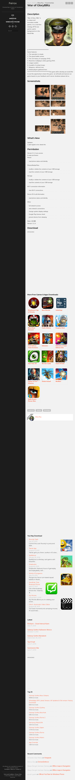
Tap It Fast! (31, 642)
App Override (33, 742)
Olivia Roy (40, 3)
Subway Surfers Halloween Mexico (39, 630)
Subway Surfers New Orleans (39, 695)
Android (31, 410)
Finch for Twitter (72, 3)
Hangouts (47, 758)
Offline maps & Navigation (61, 766)
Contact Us (18, 769)
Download (32, 228)
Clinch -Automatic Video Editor (39, 604)
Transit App (32, 548)
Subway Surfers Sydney (37, 707)
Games (39, 410)
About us (13, 769)
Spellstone (32, 555)
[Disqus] (50, 450)
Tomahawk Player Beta (66, 3)
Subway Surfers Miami (36, 737)
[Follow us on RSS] (13, 26)
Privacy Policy (18, 774)
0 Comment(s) (49, 3)
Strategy (47, 410)
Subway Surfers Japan (36, 727)
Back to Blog (69, 3)
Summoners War (33, 648)
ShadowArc (33, 564)
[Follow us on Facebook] (9, 26)
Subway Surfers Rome (36, 732)
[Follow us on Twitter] (16, 26)
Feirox (13, 3)
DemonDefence (43, 762)
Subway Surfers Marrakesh (36, 636)
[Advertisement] (43, 246)
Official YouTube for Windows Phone (51, 774)
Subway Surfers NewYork (37, 712)
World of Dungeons (35, 573)
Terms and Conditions (9, 774)
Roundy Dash (33, 539)
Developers (7, 769)
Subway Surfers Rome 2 (37, 717)
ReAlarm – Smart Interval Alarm (38, 624)
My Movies (32, 595)
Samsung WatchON (36, 722)
